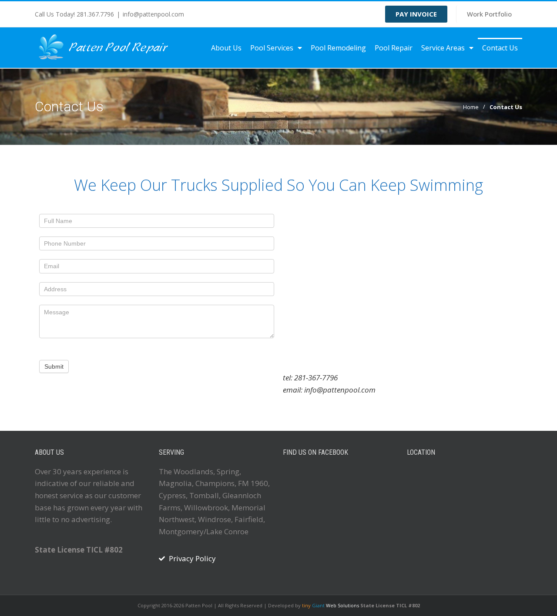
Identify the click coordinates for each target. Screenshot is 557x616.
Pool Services (271, 48)
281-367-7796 (316, 378)
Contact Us (500, 48)
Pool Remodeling (338, 48)
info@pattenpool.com (153, 14)
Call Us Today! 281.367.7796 (74, 14)
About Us (226, 48)
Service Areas (443, 48)
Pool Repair (394, 48)
